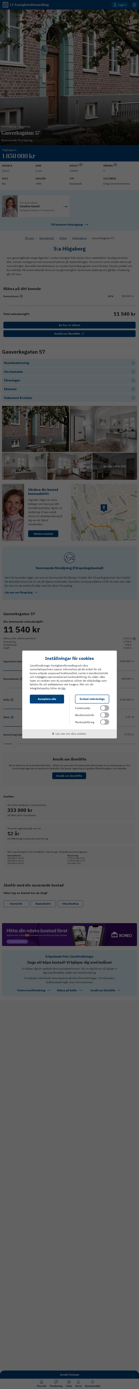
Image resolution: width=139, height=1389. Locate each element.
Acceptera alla (47, 699)
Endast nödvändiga (92, 699)
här (63, 688)
